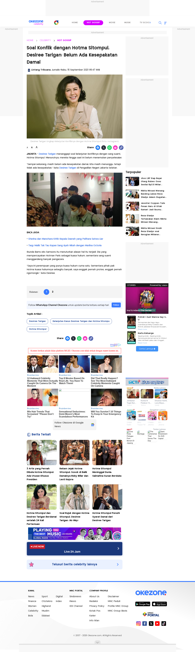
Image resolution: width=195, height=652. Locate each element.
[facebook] (144, 623)
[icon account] (29, 70)
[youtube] (157, 623)
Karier (92, 616)
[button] (150, 22)
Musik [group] (127, 23)
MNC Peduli (114, 601)
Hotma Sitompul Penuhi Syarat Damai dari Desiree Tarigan (106, 517)
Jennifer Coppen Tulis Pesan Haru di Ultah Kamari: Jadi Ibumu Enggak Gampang (153, 206)
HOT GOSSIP (64, 40)
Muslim (45, 611)
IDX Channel (76, 606)
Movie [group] (112, 23)
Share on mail (115, 147)
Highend (46, 606)
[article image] (132, 181)
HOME (30, 40)
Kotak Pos (94, 611)
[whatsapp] (109, 147)
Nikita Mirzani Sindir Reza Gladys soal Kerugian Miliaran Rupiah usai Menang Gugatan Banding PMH (153, 231)
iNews (73, 601)
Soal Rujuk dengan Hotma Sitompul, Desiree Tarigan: (74, 517)
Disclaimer (113, 596)
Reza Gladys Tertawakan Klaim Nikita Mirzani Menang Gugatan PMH (153, 219)
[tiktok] (163, 623)
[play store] (142, 604)
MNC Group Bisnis (117, 611)
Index (59, 601)
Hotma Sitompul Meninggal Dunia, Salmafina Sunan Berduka (106, 472)
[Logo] (56, 22)
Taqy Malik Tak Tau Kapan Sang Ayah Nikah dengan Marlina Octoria (64, 245)
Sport (45, 596)
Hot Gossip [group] (93, 23)
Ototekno (47, 601)
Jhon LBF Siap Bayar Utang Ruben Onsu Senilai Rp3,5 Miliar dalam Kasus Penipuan (153, 181)
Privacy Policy (96, 606)
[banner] (74, 539)
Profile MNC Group (118, 606)
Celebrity (33, 611)
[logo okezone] (151, 592)
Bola (30, 616)
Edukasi (46, 616)
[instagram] (138, 623)
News (31, 596)
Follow (116, 305)
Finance (32, 601)
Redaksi (93, 601)
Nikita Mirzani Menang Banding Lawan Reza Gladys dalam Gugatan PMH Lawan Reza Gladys (153, 194)
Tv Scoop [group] (145, 23)
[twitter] (151, 623)
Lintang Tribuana (41, 70)
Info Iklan (94, 621)
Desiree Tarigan (37, 321)
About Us (94, 596)
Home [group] (75, 23)
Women (32, 606)
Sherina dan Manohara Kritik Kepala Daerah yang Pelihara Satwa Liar (65, 239)
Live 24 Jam (72, 551)
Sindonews (75, 596)
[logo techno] (36, 22)
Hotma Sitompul (37, 329)
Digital (59, 596)
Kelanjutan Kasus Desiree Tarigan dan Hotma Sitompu (81, 321)
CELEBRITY (45, 40)
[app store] (159, 604)
